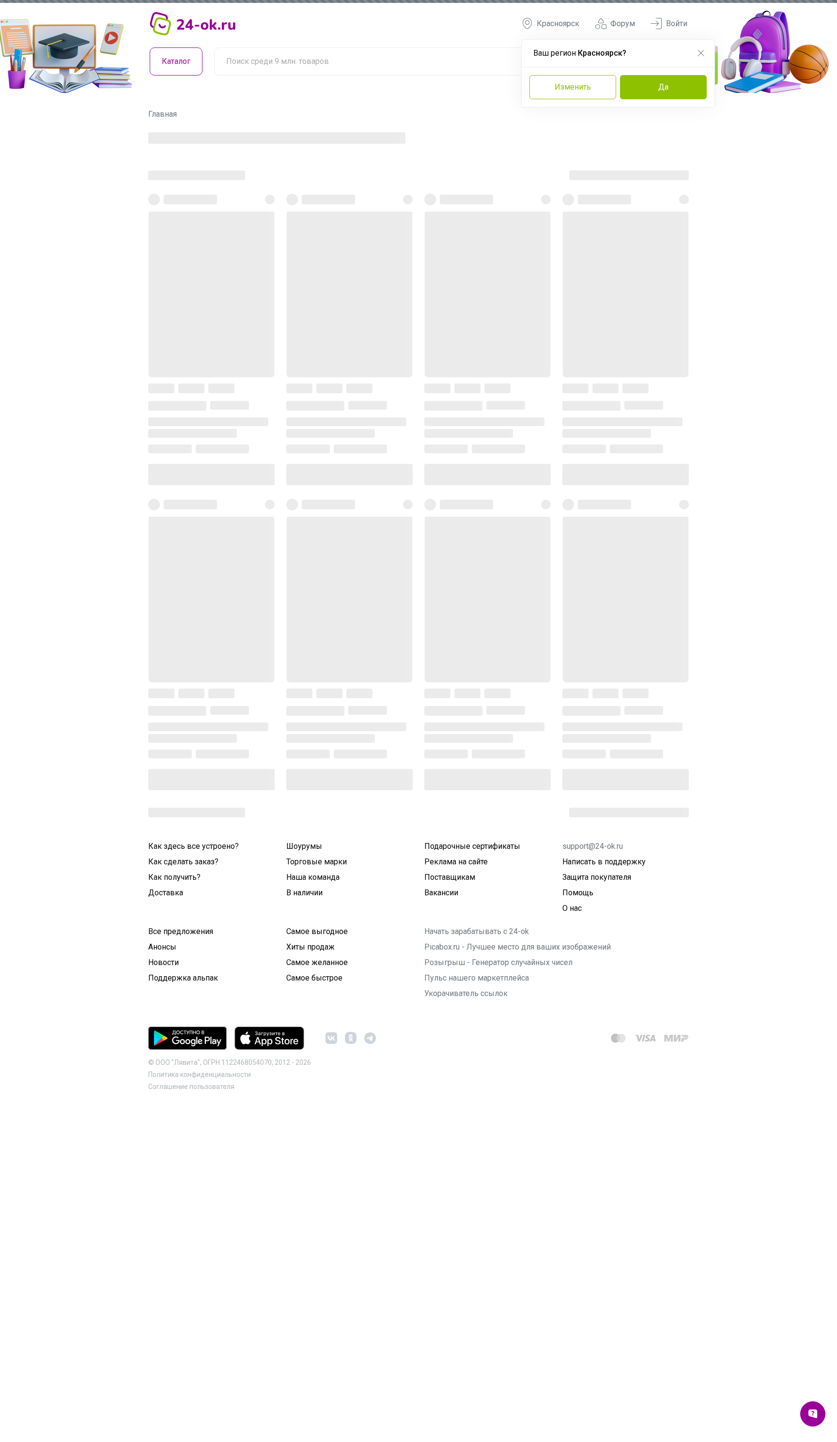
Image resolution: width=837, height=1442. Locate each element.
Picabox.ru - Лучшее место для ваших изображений (517, 1273)
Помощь (577, 1219)
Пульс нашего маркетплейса (476, 1304)
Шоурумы (304, 1173)
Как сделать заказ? (183, 1188)
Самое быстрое (314, 1304)
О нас (572, 1235)
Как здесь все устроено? (193, 1173)
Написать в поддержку (604, 1188)
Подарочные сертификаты (472, 1173)
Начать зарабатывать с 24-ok (476, 1258)
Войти (676, 23)
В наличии (304, 1219)
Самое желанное (317, 1289)
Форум (622, 23)
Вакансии (441, 1219)
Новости (163, 1289)
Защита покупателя (596, 1204)
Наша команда (313, 1204)
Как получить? (174, 1204)
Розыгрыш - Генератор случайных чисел (498, 1289)
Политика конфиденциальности (199, 1401)
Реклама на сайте (456, 1188)
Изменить (573, 87)
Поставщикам (449, 1204)
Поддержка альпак (183, 1304)
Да (663, 87)
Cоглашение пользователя (191, 1413)
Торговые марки (316, 1188)
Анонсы (162, 1273)
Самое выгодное (317, 1258)
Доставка (165, 1219)
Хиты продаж (310, 1273)
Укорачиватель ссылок (466, 1320)
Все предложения (180, 1258)
